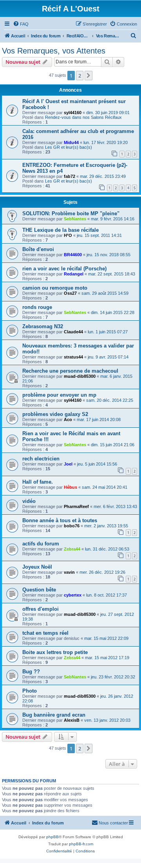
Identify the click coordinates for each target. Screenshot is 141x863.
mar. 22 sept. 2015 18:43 (111, 274)
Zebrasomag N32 (42, 326)
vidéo (29, 501)
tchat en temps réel (45, 633)
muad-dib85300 (80, 376)
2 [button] (79, 75)
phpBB (52, 837)
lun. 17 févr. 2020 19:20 (105, 142)
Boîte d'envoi (38, 249)
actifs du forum (40, 544)
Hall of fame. (37, 482)
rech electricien (41, 459)
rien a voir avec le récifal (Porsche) (64, 269)
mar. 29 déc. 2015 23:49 (103, 176)
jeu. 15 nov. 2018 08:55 (108, 254)
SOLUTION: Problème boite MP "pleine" (70, 213)
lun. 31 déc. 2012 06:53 (107, 549)
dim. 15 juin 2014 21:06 (112, 444)
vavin (69, 572)
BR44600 (73, 254)
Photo (29, 691)
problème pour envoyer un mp (59, 395)
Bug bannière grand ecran (53, 715)
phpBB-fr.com (81, 844)
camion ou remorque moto (54, 288)
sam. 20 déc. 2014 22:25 (109, 400)
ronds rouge (37, 307)
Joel (68, 464)
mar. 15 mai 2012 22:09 (106, 638)
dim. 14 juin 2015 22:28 (112, 312)
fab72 (69, 176)
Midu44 (71, 142)
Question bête (39, 590)
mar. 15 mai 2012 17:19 (107, 657)
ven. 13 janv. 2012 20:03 (107, 720)
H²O (68, 235)
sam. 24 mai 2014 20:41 (104, 487)
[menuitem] (21, 24)
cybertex (72, 595)
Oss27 (70, 293)
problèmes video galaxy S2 (55, 414)
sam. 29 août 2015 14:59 (104, 293)
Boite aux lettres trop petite (55, 652)
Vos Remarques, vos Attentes (53, 50)
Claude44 (73, 331)
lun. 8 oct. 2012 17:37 (106, 595)
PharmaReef (76, 506)
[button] (88, 75)
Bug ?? (31, 672)
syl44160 (72, 112)
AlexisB (72, 720)
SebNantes (75, 218)
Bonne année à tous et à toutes (59, 520)
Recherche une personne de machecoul (70, 371)
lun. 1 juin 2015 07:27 (108, 331)
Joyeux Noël (37, 567)
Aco (68, 419)
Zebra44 (72, 549)
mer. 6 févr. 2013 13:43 (115, 506)
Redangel (73, 274)
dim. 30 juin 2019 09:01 (108, 112)
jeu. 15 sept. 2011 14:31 (99, 235)
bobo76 (72, 525)
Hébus (70, 487)
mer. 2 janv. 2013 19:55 (106, 525)
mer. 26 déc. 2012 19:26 (102, 572)
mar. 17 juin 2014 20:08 (99, 419)
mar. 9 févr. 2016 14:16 (112, 218)
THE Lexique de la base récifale (60, 230)
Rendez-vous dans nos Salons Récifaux (83, 117)
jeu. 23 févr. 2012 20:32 (113, 677)
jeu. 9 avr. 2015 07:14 (108, 357)
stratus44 (73, 357)
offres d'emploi (40, 609)
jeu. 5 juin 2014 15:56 (97, 464)
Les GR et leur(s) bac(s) (68, 147)
